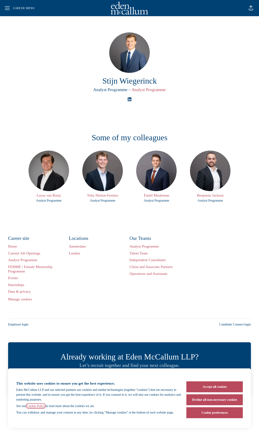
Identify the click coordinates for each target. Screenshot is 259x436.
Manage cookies (20, 299)
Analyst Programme (149, 89)
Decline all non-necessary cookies (214, 399)
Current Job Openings (24, 253)
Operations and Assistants (148, 274)
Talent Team (139, 253)
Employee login (18, 324)
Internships (16, 285)
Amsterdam (77, 246)
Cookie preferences (215, 412)
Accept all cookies (215, 386)
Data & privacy (19, 291)
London (74, 253)
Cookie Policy (36, 406)
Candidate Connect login (235, 324)
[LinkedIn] (129, 100)
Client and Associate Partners (151, 267)
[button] (251, 8)
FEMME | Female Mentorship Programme (30, 269)
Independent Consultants (148, 260)
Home (12, 246)
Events (13, 278)
